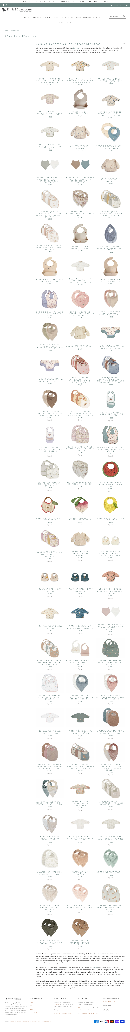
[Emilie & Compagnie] (22, 10)
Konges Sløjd (33, 1013)
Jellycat (31, 1002)
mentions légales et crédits (46, 1021)
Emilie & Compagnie (15, 1021)
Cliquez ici (57, 1004)
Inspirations (64, 22)
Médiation (34, 1021)
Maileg (31, 1006)
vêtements (75, 48)
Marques (100, 18)
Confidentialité (26, 1021)
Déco (56, 18)
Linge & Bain (45, 18)
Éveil (34, 18)
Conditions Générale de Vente (89, 1013)
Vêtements (66, 18)
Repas (76, 18)
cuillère (95, 967)
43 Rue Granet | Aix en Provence (63, 1013)
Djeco (31, 1009)
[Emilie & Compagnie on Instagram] (6, 5)
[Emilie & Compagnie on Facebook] (3, 5)
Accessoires (87, 18)
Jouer (26, 18)
